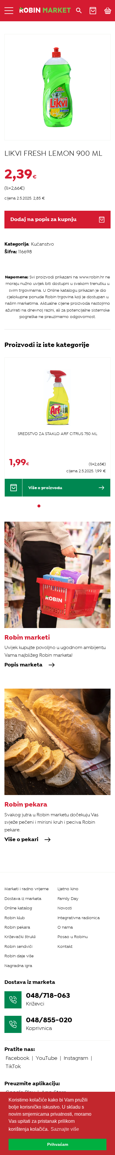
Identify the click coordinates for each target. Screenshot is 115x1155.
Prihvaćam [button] (57, 1144)
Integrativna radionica (79, 918)
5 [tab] (60, 505)
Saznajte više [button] (65, 1129)
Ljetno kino (68, 889)
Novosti (65, 908)
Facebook (17, 1058)
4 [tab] (54, 505)
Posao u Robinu (73, 937)
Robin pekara (17, 927)
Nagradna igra (18, 965)
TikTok (13, 1066)
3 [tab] (49, 505)
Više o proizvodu (45, 487)
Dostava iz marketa (22, 898)
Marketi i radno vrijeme (26, 889)
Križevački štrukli (20, 937)
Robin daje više (19, 956)
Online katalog (18, 908)
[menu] (9, 11)
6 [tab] (65, 505)
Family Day (68, 898)
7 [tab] (70, 505)
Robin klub (14, 918)
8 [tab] (76, 505)
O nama (65, 927)
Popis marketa (23, 665)
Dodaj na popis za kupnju (43, 219)
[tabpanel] (57, 427)
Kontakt (65, 946)
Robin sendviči (18, 946)
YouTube (46, 1058)
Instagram (76, 1058)
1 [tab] (38, 505)
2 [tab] (44, 505)
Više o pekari (21, 840)
